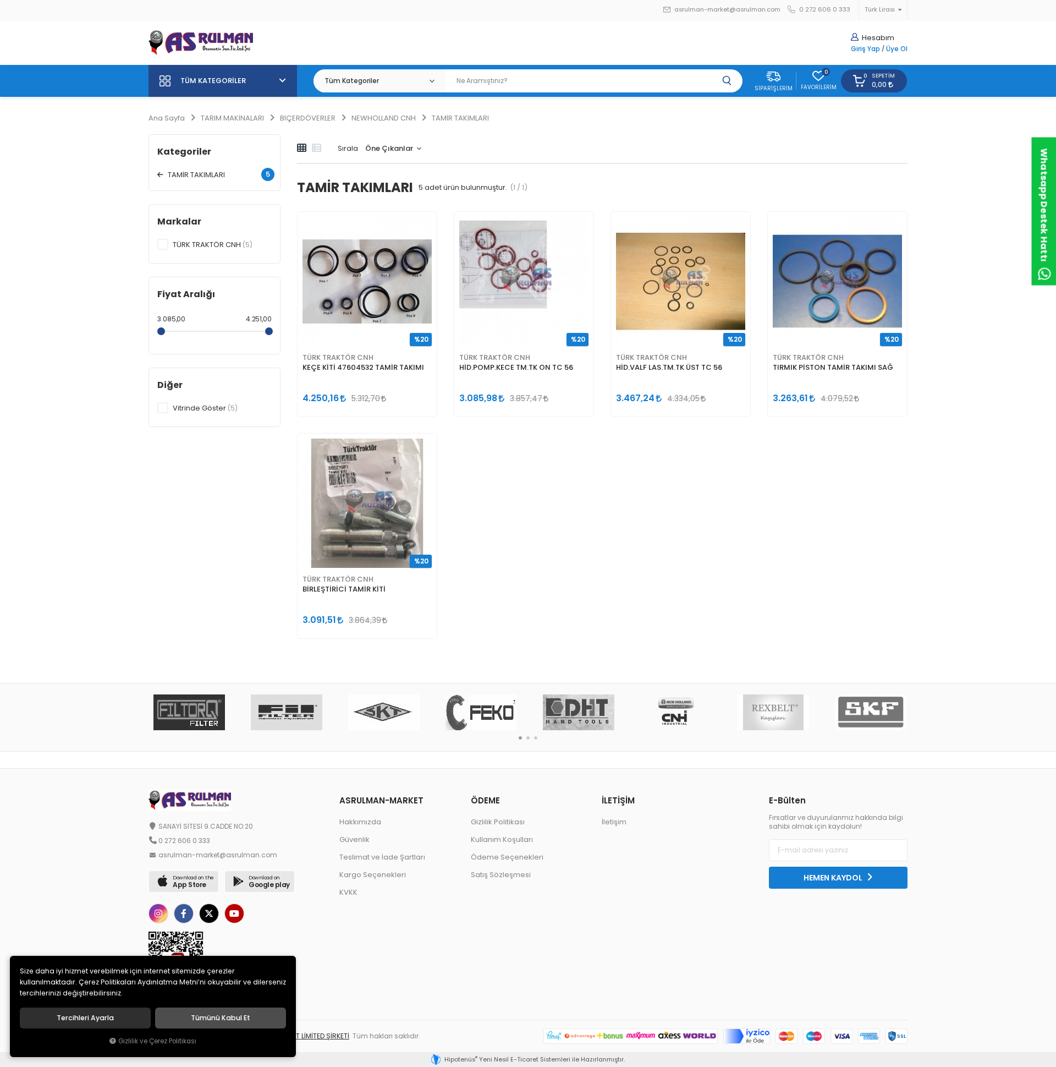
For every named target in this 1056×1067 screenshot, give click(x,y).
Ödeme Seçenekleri (507, 857)
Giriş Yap (865, 49)
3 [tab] (536, 738)
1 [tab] (520, 738)
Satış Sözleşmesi (501, 874)
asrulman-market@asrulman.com (727, 10)
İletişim (614, 821)
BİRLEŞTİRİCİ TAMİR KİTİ (344, 589)
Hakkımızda (360, 821)
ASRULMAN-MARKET (381, 800)
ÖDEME (485, 800)
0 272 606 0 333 (824, 10)
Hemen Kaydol (834, 878)
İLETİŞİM (618, 800)
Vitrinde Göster (205, 408)
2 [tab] (528, 738)
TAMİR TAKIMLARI (218, 174)
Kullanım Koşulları (502, 839)
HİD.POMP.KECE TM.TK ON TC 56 (516, 367)
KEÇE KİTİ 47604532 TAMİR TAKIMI (363, 367)
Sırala (348, 148)
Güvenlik (354, 839)
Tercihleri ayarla (85, 1018)
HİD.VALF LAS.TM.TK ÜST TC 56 (669, 367)
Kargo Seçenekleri (372, 874)
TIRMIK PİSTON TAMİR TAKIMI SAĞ (833, 367)
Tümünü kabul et (220, 1018)
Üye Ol (897, 49)
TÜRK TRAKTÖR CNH (337, 357)
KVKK (348, 892)
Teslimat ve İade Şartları (382, 857)
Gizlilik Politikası (498, 821)
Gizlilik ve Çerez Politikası (157, 1041)
